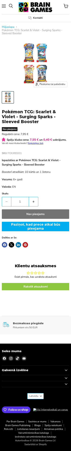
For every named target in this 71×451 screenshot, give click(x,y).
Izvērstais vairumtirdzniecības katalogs (35, 436)
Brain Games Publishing (17, 425)
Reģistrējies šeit (35, 143)
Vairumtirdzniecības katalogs (33, 433)
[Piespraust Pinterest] (25, 245)
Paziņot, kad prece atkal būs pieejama (35, 226)
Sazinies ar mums (37, 421)
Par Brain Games (15, 421)
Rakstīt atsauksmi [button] (35, 287)
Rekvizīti (8, 429)
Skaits (5, 193)
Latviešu (33, 396)
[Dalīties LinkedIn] (18, 245)
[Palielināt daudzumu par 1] (33, 201)
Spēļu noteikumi (53, 425)
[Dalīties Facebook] (4, 245)
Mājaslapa (8, 26)
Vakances (55, 421)
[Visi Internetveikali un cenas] (50, 409)
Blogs (37, 425)
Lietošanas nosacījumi (28, 429)
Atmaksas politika (53, 429)
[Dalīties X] (11, 245)
